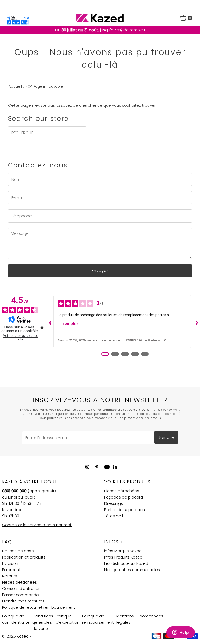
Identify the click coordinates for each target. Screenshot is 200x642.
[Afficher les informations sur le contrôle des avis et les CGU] (42, 328)
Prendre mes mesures (23, 601)
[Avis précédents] (49, 321)
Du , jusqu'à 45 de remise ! (100, 30)
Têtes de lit (114, 516)
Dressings (113, 503)
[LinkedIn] (115, 467)
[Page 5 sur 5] (145, 354)
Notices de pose (18, 551)
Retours (9, 576)
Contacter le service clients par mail (37, 524)
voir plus (71, 323)
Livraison (10, 563)
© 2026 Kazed (15, 636)
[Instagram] (87, 467)
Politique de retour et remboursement (38, 607)
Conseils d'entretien (21, 588)
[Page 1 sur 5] (105, 354)
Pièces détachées (121, 491)
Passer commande (20, 594)
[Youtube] (107, 467)
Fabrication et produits (24, 557)
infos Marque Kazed (123, 551)
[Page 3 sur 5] (125, 354)
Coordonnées (149, 616)
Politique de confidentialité (159, 414)
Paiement (11, 569)
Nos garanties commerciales (132, 569)
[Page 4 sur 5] (135, 354)
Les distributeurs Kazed (126, 563)
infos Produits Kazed (123, 557)
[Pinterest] (96, 467)
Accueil (15, 86)
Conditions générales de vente (42, 622)
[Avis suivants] (195, 321)
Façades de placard (123, 497)
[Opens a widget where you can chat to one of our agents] (180, 632)
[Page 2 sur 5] (115, 354)
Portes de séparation (124, 509)
